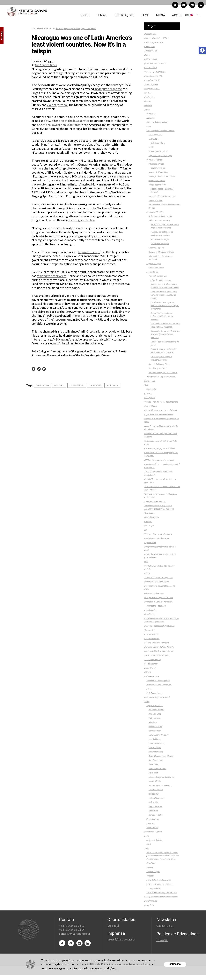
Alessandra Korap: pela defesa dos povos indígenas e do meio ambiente (165, 334)
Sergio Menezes (155, 806)
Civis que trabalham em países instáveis (161, 897)
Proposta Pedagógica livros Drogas (159, 626)
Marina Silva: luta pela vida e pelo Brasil (160, 410)
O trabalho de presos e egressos (162, 196)
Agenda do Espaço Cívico (159, 364)
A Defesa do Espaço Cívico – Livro (163, 372)
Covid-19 (148, 521)
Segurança (150, 114)
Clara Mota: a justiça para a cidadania (159, 448)
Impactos (150, 823)
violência (112, 385)
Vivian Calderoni (155, 726)
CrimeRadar (151, 389)
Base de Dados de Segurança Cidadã (161, 892)
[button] (202, 50)
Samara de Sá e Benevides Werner (158, 651)
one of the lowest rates (74, 120)
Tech (146, 385)
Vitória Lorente (155, 718)
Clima (148, 126)
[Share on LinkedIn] (44, 368)
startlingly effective (81, 220)
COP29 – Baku (150, 68)
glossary (147, 393)
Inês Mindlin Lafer (151, 638)
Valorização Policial (157, 180)
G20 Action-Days (158, 143)
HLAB (151, 147)
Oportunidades (150, 406)
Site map (148, 93)
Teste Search (149, 513)
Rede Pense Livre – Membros (158, 685)
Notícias (147, 101)
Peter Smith (153, 773)
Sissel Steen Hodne (152, 659)
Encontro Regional (156, 248)
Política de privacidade (153, 42)
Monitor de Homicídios (158, 172)
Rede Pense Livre (158, 168)
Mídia (146, 836)
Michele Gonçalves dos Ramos (161, 777)
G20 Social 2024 (155, 135)
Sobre (146, 701)
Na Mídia (148, 105)
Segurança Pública (72, 29)
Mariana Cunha (155, 747)
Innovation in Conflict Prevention (158, 602)
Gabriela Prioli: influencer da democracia (161, 402)
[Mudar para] (187, 15)
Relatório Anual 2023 (153, 76)
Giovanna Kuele (155, 815)
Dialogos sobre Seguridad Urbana (158, 597)
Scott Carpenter (151, 664)
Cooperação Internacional (157, 122)
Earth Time (150, 863)
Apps (146, 848)
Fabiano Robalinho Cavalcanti (156, 643)
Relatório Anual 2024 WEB (155, 63)
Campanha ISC (155, 888)
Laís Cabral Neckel (156, 743)
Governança (149, 46)
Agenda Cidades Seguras (155, 501)
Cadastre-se (164, 925)
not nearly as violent (50, 180)
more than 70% (83, 315)
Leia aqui (162, 940)
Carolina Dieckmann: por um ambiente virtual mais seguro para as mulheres (165, 305)
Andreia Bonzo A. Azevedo (160, 785)
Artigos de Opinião (154, 840)
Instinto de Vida (155, 200)
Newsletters (149, 614)
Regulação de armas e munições (162, 176)
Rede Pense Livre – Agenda (158, 680)
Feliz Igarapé (149, 398)
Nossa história (150, 34)
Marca (147, 573)
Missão (149, 689)
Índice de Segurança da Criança (159, 884)
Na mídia (59, 29)
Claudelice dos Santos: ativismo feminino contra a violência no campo (164, 295)
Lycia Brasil (153, 811)
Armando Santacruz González (156, 655)
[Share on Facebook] (33, 368)
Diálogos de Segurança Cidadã (157, 697)
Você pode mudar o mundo (160, 280)
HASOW (147, 672)
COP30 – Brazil (150, 59)
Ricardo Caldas (155, 731)
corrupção (42, 385)
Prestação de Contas (153, 832)
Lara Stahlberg (155, 739)
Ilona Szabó (153, 764)
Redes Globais (152, 827)
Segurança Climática (155, 212)
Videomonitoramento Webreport (158, 534)
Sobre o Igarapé (151, 84)
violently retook (57, 104)
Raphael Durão (155, 794)
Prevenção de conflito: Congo (156, 582)
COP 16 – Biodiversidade (154, 72)
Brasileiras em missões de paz (157, 538)
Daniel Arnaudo (150, 901)
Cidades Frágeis (153, 871)
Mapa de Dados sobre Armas (158, 880)
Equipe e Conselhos (154, 705)
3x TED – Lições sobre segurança (158, 577)
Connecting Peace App (156, 606)
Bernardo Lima (155, 714)
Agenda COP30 (150, 51)
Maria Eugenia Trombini (158, 735)
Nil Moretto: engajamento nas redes (159, 460)
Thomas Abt (149, 630)
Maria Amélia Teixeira (157, 768)
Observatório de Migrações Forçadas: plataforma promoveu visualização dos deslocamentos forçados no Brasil (162, 855)
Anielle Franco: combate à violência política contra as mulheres (162, 316)
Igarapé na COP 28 (152, 80)
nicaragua (95, 385)
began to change (89, 252)
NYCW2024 (153, 139)
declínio (59, 385)
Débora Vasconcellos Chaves (161, 756)
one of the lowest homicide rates (58, 124)
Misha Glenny (150, 668)
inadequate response (108, 88)
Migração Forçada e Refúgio (160, 155)
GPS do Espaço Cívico (158, 368)
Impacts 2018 (150, 542)
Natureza (150, 118)
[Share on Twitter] (39, 368)
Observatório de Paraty (154, 593)
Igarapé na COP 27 (152, 89)
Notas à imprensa (151, 517)
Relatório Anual (152, 819)
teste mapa (149, 526)
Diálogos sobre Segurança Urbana (160, 377)
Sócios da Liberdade (157, 185)
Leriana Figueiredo (156, 798)
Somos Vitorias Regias (160, 239)
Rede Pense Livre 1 (154, 693)
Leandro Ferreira (156, 790)
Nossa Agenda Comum (158, 151)
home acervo (149, 381)
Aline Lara (153, 722)
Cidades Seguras (151, 634)
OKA (146, 562)
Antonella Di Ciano (156, 710)
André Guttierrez (155, 760)
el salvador (77, 385)
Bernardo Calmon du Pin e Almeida (159, 647)
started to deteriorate (51, 276)
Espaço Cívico (152, 272)
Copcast (149, 876)
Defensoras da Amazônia (159, 220)
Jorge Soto (149, 905)
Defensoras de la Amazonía (160, 216)
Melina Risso (154, 802)
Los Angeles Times (46, 65)
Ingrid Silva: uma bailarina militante (158, 414)
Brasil (148, 844)
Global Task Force (156, 268)
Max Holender (150, 610)
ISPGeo (149, 867)
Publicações (149, 97)
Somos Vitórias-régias (160, 243)
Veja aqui (113, 925)
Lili (145, 530)
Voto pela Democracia (158, 276)
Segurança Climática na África (161, 252)
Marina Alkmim (155, 781)
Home (147, 55)
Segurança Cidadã (88, 29)
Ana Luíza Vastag (156, 752)
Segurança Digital (153, 264)
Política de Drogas (156, 164)
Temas (147, 110)
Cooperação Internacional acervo (160, 131)
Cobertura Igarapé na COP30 (156, 38)
